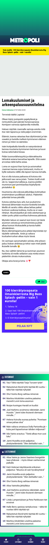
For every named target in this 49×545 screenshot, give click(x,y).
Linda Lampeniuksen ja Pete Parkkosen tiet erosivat (26, 501)
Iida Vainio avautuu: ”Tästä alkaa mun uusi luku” (26, 435)
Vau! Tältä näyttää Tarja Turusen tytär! (24, 382)
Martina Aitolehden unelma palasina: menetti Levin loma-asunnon (23, 399)
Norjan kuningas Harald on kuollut (22, 405)
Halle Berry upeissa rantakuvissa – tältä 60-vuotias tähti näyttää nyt (26, 508)
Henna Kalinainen (8, 110)
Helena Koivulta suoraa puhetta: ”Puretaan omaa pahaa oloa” (26, 421)
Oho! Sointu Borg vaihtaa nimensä (22, 394)
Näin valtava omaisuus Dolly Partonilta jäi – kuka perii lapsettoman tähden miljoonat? (26, 428)
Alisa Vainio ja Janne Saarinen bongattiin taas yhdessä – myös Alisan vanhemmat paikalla (25, 460)
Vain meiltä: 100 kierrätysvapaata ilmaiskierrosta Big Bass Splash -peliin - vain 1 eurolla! (24, 51)
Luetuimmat (10, 451)
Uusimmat (9, 377)
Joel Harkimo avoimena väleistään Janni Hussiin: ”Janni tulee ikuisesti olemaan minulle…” (25, 412)
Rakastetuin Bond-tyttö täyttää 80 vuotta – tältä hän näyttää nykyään (26, 388)
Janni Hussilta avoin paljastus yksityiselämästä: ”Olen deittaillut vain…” (25, 442)
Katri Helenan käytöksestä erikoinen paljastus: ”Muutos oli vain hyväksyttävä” (25, 468)
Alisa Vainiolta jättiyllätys (18, 485)
